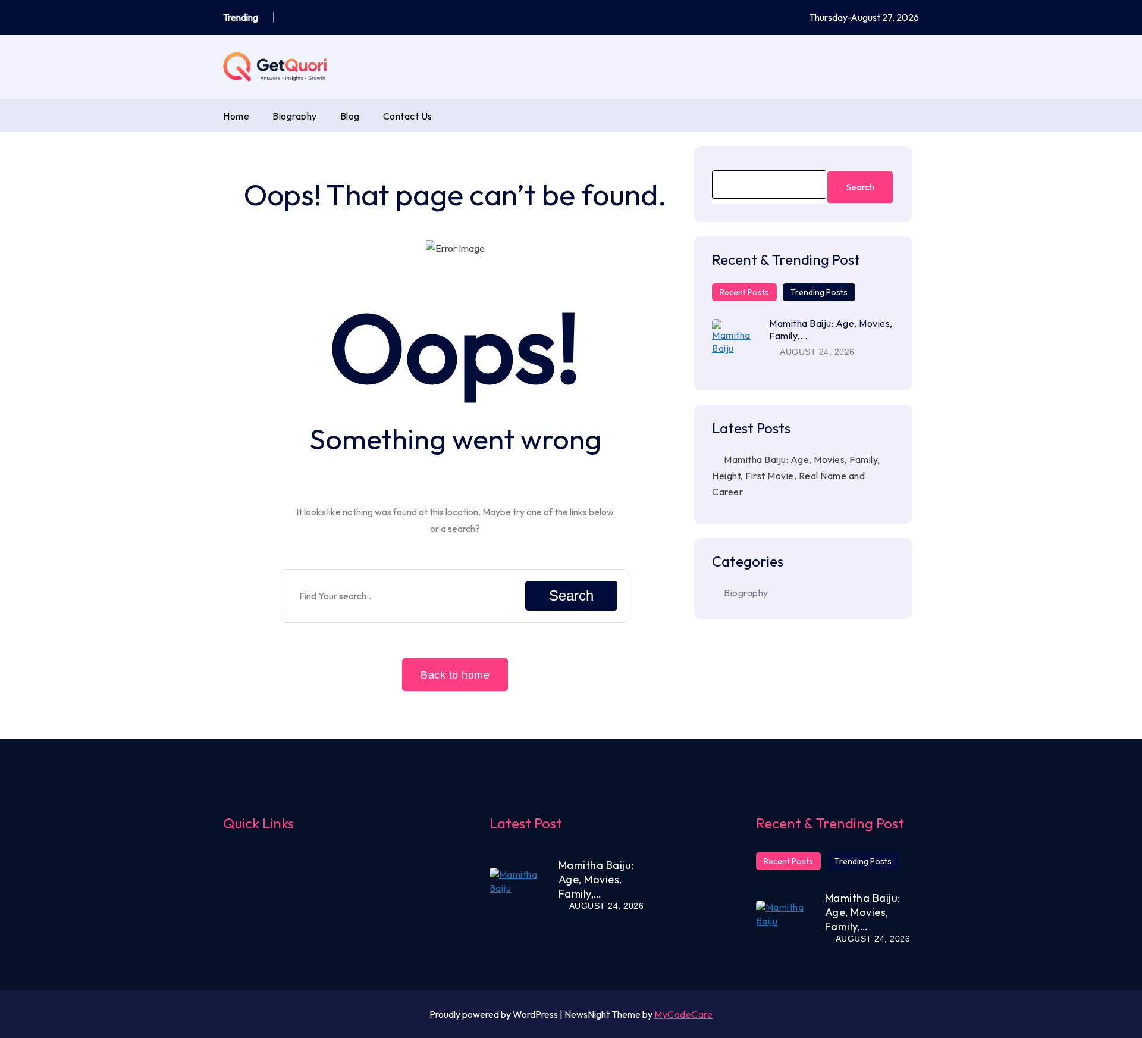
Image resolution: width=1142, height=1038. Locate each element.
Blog (350, 116)
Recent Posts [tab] (744, 292)
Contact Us (407, 116)
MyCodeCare (683, 1014)
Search (571, 595)
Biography (294, 116)
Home (236, 116)
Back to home (455, 675)
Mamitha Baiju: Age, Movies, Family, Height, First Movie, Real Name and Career (796, 476)
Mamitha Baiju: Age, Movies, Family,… (596, 879)
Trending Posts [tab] (819, 292)
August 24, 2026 (816, 352)
